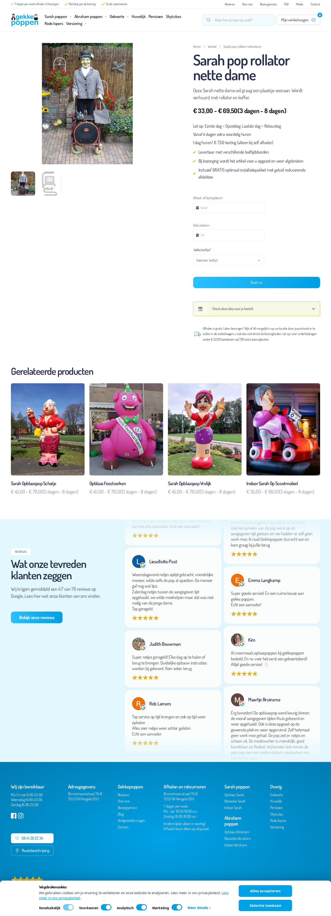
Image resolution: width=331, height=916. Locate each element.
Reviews (230, 4)
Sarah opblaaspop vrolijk (189, 483)
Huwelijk (138, 16)
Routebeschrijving (35, 850)
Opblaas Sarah (234, 794)
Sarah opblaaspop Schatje (33, 483)
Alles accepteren (265, 890)
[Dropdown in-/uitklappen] (70, 16)
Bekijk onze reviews (36, 617)
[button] (157, 49)
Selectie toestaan (265, 905)
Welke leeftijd (209, 249)
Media (299, 4)
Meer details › (199, 908)
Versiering (74, 23)
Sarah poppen (56, 16)
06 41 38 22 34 (32, 838)
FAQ (286, 4)
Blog (121, 814)
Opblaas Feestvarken (107, 483)
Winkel (212, 46)
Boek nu (256, 282)
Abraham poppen (88, 16)
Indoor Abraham (235, 844)
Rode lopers (54, 23)
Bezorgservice (268, 4)
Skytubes (173, 16)
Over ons (247, 4)
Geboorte (117, 16)
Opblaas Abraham (236, 831)
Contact (315, 4)
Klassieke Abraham (237, 838)
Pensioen (156, 16)
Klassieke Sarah (234, 801)
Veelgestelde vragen (131, 820)
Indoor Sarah (233, 807)
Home (197, 46)
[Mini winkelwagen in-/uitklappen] (298, 20)
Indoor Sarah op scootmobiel (272, 483)
